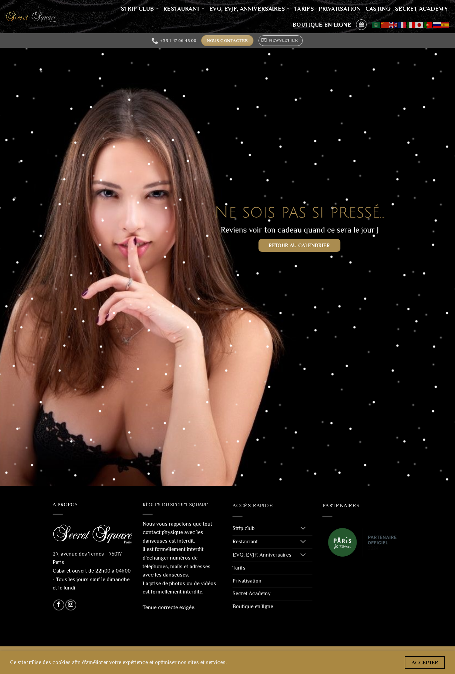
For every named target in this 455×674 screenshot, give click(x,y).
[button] (361, 24)
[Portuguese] (428, 24)
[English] (393, 24)
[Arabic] (376, 24)
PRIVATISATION (339, 8)
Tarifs (304, 8)
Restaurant (245, 542)
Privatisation (246, 581)
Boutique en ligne (321, 24)
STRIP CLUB (137, 8)
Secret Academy (251, 593)
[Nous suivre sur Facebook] (58, 604)
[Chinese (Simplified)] (385, 24)
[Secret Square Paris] (31, 16)
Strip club (243, 528)
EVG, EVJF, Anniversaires (247, 8)
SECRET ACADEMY (421, 8)
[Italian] (411, 24)
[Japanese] (419, 24)
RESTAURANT (181, 8)
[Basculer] (303, 528)
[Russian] (437, 24)
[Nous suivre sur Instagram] (70, 604)
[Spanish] (445, 24)
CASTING (377, 8)
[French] (402, 24)
